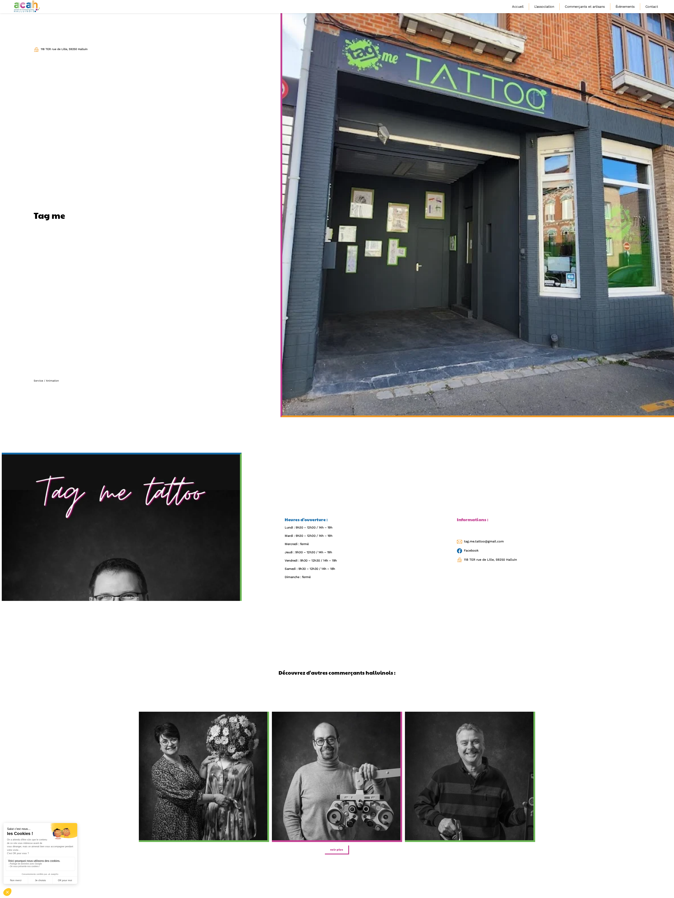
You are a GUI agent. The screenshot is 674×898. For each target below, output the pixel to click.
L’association (544, 7)
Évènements (625, 7)
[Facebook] (459, 550)
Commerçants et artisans (585, 7)
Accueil (518, 7)
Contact (651, 7)
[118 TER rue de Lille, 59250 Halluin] (36, 49)
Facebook (471, 550)
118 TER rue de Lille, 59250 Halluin (64, 49)
